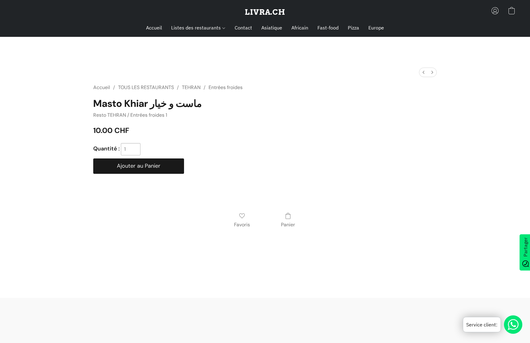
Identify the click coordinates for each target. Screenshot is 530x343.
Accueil (154, 28)
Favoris (242, 224)
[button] (265, 12)
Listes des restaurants (196, 28)
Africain (299, 28)
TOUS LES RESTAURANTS (146, 87)
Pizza (353, 28)
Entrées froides (226, 87)
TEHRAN (191, 87)
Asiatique (271, 28)
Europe (376, 28)
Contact (243, 28)
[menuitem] (423, 72)
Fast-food (328, 28)
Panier (288, 224)
